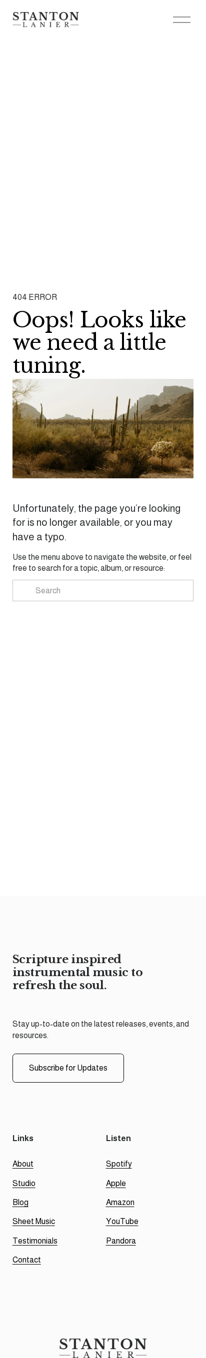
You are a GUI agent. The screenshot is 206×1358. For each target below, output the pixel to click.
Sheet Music (33, 1221)
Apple (116, 1183)
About (23, 1164)
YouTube (122, 1221)
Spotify (119, 1164)
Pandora (121, 1241)
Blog (20, 1202)
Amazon (120, 1202)
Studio (24, 1183)
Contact (26, 1260)
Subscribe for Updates (68, 1068)
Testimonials (35, 1241)
